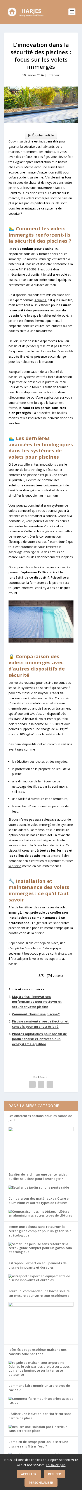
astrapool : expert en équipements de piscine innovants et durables (37, 1265)
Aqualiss (40, 300)
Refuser (54, 1474)
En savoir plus (56, 1465)
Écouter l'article (43, 135)
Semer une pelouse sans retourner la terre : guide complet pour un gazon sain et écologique (40, 1231)
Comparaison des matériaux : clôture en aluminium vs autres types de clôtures (39, 1200)
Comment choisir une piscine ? (36, 1014)
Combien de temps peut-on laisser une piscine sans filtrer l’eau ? (38, 1444)
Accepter (28, 1474)
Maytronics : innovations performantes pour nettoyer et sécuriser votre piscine (37, 1001)
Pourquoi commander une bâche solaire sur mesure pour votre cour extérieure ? (39, 1293)
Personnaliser (41, 1482)
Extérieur (53, 75)
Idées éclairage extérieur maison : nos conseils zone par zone (37, 1352)
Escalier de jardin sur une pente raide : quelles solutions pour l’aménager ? (38, 1176)
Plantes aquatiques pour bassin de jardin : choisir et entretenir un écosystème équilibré (39, 1039)
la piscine (15, 866)
